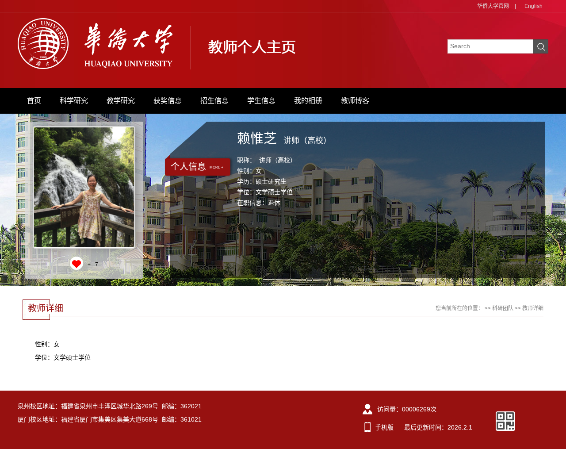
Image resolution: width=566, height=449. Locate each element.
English (533, 6)
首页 (34, 100)
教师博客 (355, 100)
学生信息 (261, 100)
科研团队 (502, 308)
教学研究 (121, 100)
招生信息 (214, 100)
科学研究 (74, 100)
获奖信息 (167, 100)
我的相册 (308, 100)
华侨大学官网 (493, 6)
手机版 (384, 427)
